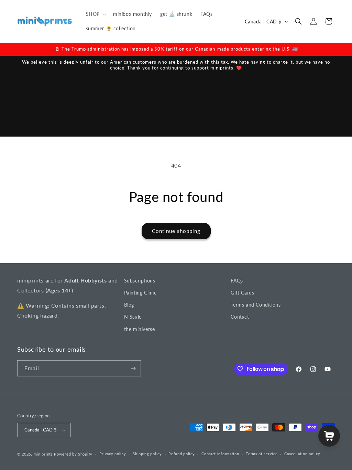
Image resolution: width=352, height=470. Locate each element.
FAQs (237, 281)
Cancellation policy (302, 453)
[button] (95, 14)
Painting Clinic (140, 293)
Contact (240, 317)
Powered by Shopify (73, 454)
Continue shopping (176, 231)
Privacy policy (112, 453)
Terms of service (261, 453)
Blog (129, 305)
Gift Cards (242, 293)
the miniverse (139, 329)
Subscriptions (139, 281)
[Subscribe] (133, 368)
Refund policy (181, 453)
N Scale (133, 317)
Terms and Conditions (255, 305)
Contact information (220, 453)
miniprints (44, 454)
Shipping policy (147, 453)
